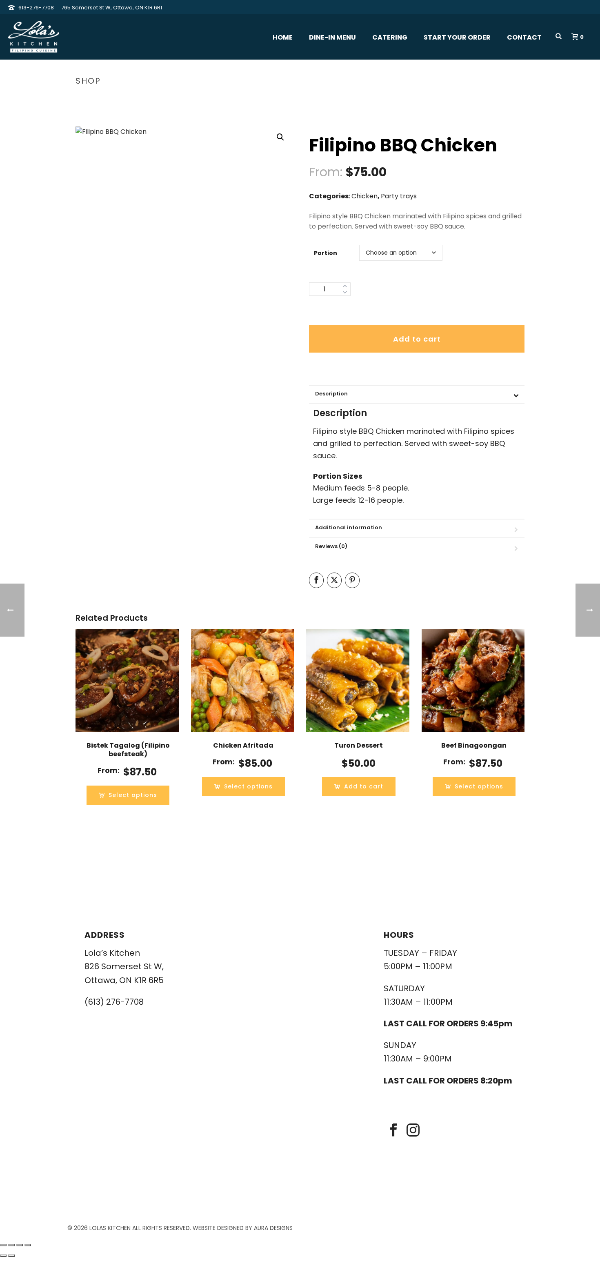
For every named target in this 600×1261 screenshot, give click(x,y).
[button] (280, 137)
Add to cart (417, 339)
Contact (524, 37)
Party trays (399, 196)
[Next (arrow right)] (11, 1255)
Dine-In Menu (332, 37)
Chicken (364, 196)
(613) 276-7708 (114, 1002)
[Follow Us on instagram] (413, 1130)
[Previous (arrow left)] (3, 1255)
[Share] (19, 1245)
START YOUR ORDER (457, 37)
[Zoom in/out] (3, 1245)
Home (283, 37)
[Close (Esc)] (27, 1245)
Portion (325, 253)
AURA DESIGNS (273, 1228)
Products (443, 98)
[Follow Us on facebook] (393, 1130)
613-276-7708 (36, 7)
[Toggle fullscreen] (11, 1245)
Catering (389, 37)
